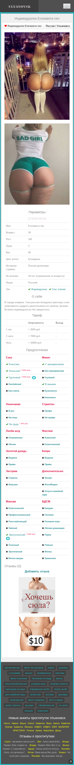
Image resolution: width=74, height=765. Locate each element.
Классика (14, 364)
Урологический (22, 534)
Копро (46, 451)
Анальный (20, 371)
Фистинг (47, 430)
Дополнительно (52, 471)
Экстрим (11, 471)
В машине (50, 384)
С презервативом (54, 364)
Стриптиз (48, 404)
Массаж (11, 501)
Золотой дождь (16, 451)
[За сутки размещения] (37, 616)
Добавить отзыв (37, 571)
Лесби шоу (13, 430)
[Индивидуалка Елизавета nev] (37, 75)
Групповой (20, 377)
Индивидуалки (39, 289)
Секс (9, 357)
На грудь (19, 424)
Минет (46, 357)
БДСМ (46, 501)
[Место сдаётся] (37, 578)
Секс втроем (59, 289)
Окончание (13, 404)
